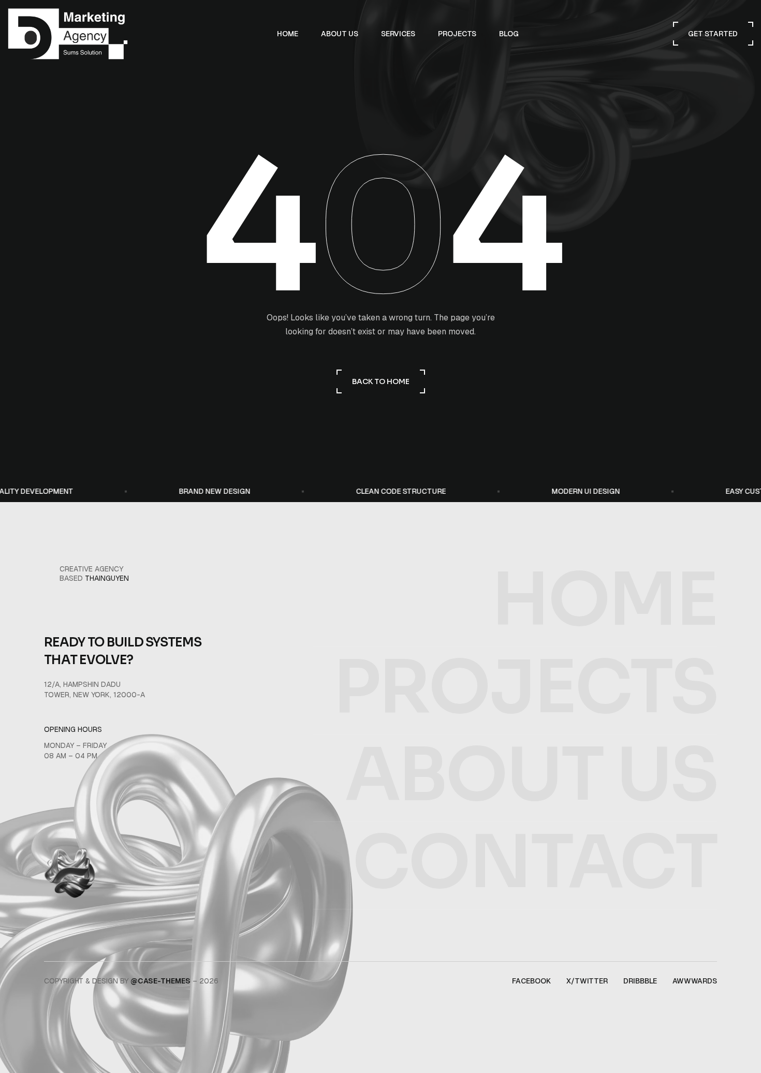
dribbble (640, 981)
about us (531, 775)
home (604, 600)
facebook (531, 981)
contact (534, 863)
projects (525, 688)
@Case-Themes (160, 981)
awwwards (694, 981)
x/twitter (587, 981)
